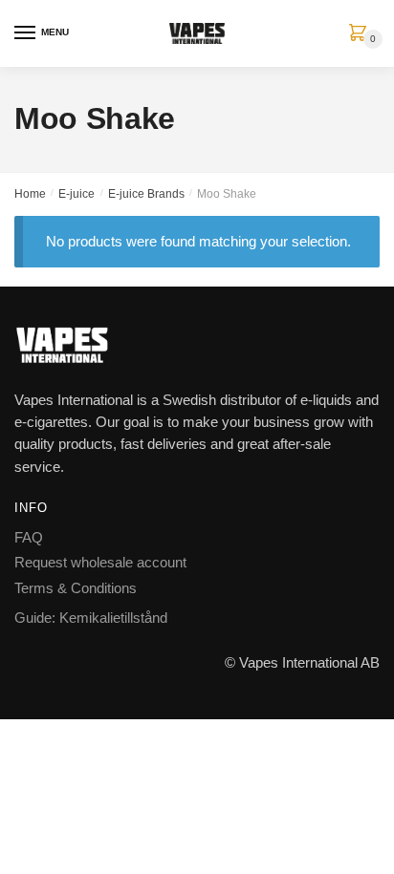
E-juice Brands (146, 194)
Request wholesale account (100, 562)
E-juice (76, 194)
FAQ (28, 537)
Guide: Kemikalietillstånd (90, 617)
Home (30, 194)
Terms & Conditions (75, 588)
